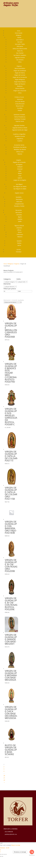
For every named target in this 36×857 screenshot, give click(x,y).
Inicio (18, 31)
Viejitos (19, 243)
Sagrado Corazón (20, 57)
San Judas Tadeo (20, 44)
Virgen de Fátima (20, 73)
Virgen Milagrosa (20, 79)
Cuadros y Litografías (19, 134)
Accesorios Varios (19, 145)
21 (4, 778)
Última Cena (19, 151)
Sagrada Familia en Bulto (20, 128)
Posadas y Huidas (19, 206)
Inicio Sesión (18, 33)
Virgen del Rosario (20, 84)
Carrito (19, 249)
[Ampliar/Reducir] (0, 854)
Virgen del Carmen (19, 75)
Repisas (20, 154)
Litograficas (20, 138)
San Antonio (19, 60)
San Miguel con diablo (19, 186)
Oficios (19, 230)
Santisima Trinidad (19, 119)
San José (19, 42)
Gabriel (20, 178)
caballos (19, 219)
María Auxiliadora (20, 68)
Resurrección (20, 106)
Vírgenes (19, 66)
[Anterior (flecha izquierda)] (0, 856)
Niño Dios (19, 201)
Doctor (20, 232)
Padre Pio (20, 51)
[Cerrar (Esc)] (6, 854)
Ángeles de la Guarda (19, 162)
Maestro (19, 236)
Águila (20, 217)
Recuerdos (19, 210)
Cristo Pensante (19, 104)
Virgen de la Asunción (19, 90)
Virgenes (16, 264)
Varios (19, 245)
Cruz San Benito (20, 101)
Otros (19, 62)
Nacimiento (19, 199)
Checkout (18, 252)
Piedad (20, 110)
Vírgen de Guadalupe (20, 70)
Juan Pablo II (20, 39)
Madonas (20, 86)
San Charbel (19, 53)
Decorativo (19, 212)
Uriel (19, 175)
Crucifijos (20, 108)
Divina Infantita (19, 88)
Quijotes (19, 241)
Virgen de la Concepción (20, 77)
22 (4, 780)
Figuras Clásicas (19, 225)
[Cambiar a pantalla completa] (2, 854)
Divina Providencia (19, 117)
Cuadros (19, 141)
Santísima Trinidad (19, 114)
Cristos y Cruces (19, 97)
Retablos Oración (20, 136)
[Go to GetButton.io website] (32, 855)
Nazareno (20, 99)
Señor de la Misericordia (20, 48)
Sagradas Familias (19, 125)
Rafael (20, 173)
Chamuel (19, 169)
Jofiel (19, 171)
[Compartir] (4, 854)
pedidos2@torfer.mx (11, 834)
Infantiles (19, 228)
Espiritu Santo (20, 121)
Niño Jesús (20, 46)
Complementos (19, 204)
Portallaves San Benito (19, 147)
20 (4, 775)
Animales (19, 214)
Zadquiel (19, 167)
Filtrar (8, 294)
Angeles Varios (19, 193)
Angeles (18, 160)
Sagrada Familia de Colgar (20, 130)
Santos (19, 37)
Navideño (18, 197)
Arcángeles (19, 164)
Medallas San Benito (20, 149)
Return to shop (15, 845)
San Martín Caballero (20, 55)
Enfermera (20, 234)
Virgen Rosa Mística (20, 82)
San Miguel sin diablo (20, 189)
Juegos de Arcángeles (20, 180)
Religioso (18, 35)
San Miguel (19, 184)
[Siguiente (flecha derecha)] (2, 856)
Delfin (20, 221)
